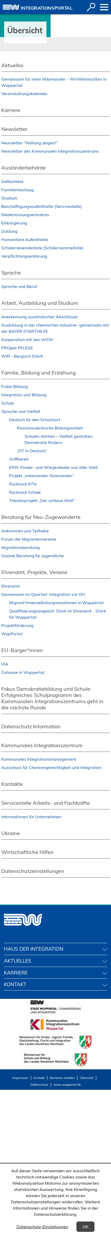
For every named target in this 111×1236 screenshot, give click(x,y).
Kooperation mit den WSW (27, 339)
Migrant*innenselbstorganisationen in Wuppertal (56, 602)
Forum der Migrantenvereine (28, 539)
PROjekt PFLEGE (17, 347)
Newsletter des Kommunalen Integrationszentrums (50, 151)
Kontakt (39, 1078)
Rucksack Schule (25, 492)
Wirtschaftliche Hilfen (27, 852)
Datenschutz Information (31, 726)
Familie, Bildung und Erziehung (38, 372)
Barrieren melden (62, 1078)
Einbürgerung (14, 222)
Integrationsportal (47, 8)
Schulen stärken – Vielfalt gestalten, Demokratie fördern (59, 439)
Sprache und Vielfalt (20, 411)
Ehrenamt (10, 586)
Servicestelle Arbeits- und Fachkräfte (45, 803)
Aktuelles (12, 65)
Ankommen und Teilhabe (25, 530)
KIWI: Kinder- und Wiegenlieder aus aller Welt (53, 467)
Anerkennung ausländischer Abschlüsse (39, 316)
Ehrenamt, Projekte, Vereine (34, 572)
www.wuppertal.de (67, 1084)
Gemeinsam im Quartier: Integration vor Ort (43, 594)
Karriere (10, 110)
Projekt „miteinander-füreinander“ (41, 475)
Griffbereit (19, 459)
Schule (7, 403)
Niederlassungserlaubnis (25, 214)
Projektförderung (17, 625)
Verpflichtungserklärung (24, 256)
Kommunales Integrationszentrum (42, 745)
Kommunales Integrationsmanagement (38, 759)
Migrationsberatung (20, 547)
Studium (9, 198)
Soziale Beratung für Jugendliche (32, 555)
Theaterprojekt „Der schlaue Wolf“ (42, 500)
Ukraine (10, 833)
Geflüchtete (12, 181)
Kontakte (12, 784)
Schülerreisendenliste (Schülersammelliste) (42, 247)
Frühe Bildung (14, 386)
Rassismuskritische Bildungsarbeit (50, 427)
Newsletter (14, 129)
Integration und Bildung (23, 394)
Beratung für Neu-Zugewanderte (41, 517)
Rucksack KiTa (23, 483)
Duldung (9, 231)
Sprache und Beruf (19, 286)
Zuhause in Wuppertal (22, 672)
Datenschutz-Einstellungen (42, 1226)
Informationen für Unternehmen (31, 816)
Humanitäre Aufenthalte (24, 239)
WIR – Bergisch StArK (22, 356)
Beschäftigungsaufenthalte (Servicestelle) (41, 206)
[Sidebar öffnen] (104, 7)
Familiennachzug (17, 189)
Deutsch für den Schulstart (34, 419)
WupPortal (11, 633)
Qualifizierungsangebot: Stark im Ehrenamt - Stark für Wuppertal (57, 614)
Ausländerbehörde (23, 167)
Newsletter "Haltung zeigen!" (29, 142)
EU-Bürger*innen (22, 650)
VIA (4, 664)
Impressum (20, 1078)
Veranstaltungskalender (24, 93)
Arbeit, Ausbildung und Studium (39, 303)
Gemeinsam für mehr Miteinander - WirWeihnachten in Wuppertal (54, 82)
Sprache (11, 272)
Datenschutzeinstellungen (32, 871)
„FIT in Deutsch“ (32, 450)
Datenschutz (39, 1084)
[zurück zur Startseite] (11, 7)
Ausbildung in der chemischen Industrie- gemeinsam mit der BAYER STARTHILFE (55, 328)
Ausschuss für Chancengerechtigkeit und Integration (51, 767)
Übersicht (86, 1078)
